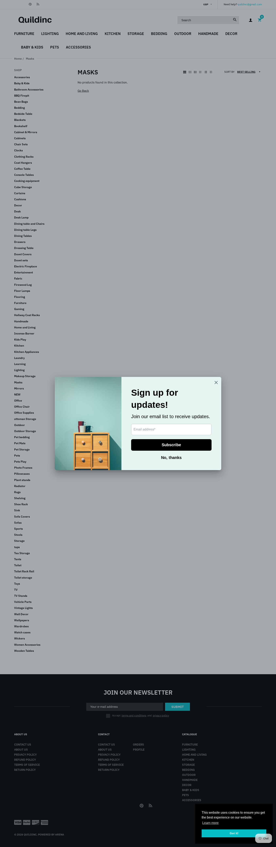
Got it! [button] (234, 833)
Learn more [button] (210, 823)
